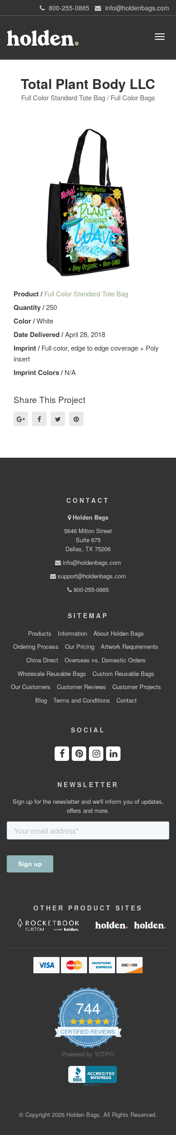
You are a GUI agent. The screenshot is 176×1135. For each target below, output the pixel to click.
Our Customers (31, 687)
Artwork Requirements (129, 647)
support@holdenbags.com (91, 576)
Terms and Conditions (81, 700)
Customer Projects (136, 687)
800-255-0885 (90, 589)
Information (72, 633)
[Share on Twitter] (58, 419)
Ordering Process (36, 647)
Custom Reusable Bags (123, 674)
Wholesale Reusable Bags (52, 674)
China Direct (42, 660)
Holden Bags (90, 517)
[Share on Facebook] (39, 419)
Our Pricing (79, 647)
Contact (126, 700)
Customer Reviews (81, 687)
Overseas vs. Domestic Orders (105, 660)
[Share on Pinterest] (76, 419)
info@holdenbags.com (91, 562)
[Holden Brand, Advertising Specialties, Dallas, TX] (92, 1075)
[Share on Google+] (21, 419)
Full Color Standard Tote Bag (86, 293)
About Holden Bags (118, 633)
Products (39, 633)
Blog (41, 700)
